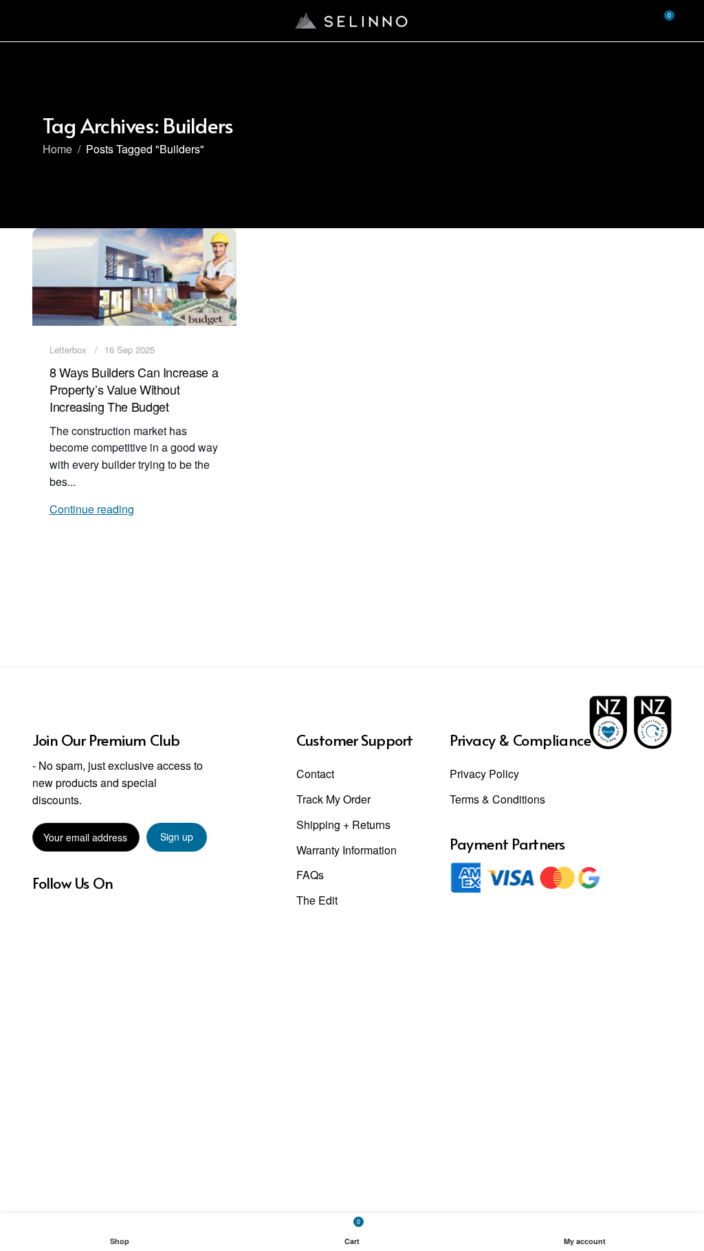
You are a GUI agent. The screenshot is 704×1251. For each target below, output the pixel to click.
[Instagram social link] (58, 917)
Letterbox (68, 349)
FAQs (310, 875)
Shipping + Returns (343, 824)
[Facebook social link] (41, 917)
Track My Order (333, 799)
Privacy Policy (484, 774)
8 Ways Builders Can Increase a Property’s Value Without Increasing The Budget (134, 389)
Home (57, 149)
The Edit (317, 900)
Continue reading (92, 509)
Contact (315, 774)
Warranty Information (346, 850)
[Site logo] (352, 19)
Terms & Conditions (497, 799)
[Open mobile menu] (37, 20)
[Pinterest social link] (76, 917)
